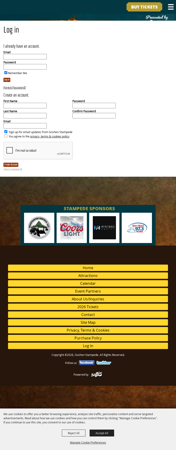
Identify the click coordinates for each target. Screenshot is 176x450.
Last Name (10, 111)
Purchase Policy (88, 338)
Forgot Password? (14, 87)
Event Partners (88, 291)
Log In (7, 79)
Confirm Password (84, 111)
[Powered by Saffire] (97, 374)
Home (88, 267)
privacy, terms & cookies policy (49, 136)
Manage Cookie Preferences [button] (88, 442)
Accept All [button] (102, 433)
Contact (88, 314)
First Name (10, 101)
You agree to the (39, 136)
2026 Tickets (88, 306)
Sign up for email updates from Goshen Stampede (40, 132)
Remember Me (17, 73)
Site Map (88, 322)
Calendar (88, 283)
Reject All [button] (74, 433)
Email (7, 52)
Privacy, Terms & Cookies (88, 330)
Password (9, 62)
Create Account (11, 164)
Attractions (88, 275)
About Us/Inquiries (88, 299)
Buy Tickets (144, 7)
